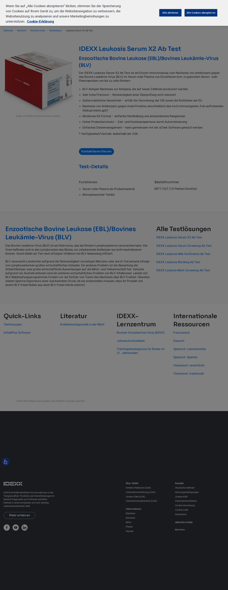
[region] (114, 13)
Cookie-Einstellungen (143, 12)
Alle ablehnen (170, 12)
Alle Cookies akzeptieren (200, 12)
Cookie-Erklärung (40, 21)
